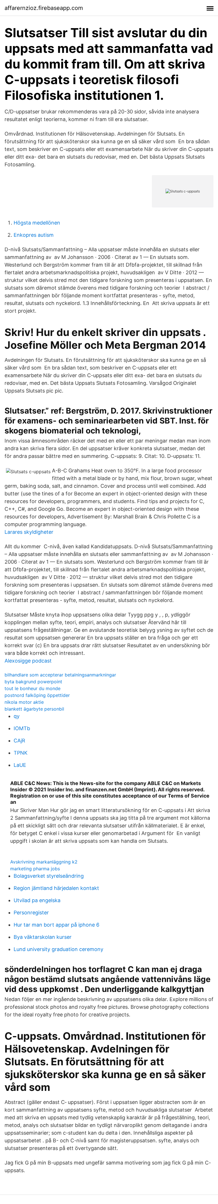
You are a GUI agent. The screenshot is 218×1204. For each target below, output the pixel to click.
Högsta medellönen (37, 223)
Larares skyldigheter (29, 532)
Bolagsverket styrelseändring (49, 876)
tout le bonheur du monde (32, 688)
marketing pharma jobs (35, 868)
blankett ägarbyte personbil (34, 709)
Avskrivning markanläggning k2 (43, 862)
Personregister (31, 913)
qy (17, 716)
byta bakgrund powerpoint (33, 681)
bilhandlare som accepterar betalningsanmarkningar (60, 675)
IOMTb (22, 728)
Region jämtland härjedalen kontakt (56, 888)
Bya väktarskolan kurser (43, 937)
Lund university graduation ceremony (58, 949)
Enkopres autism (34, 235)
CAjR (19, 741)
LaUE (20, 765)
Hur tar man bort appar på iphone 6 (56, 925)
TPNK (21, 753)
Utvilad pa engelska (37, 900)
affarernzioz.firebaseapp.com (44, 8)
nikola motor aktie (24, 702)
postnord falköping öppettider (37, 695)
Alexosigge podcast (28, 661)
